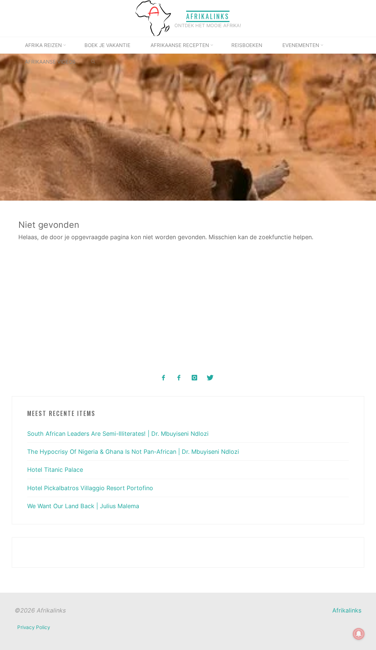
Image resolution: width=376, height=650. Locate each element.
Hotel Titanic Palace (55, 469)
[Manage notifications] (359, 634)
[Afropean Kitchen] (179, 377)
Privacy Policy (33, 627)
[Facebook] (163, 377)
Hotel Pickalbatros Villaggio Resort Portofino (90, 488)
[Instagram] (194, 377)
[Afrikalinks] (153, 17)
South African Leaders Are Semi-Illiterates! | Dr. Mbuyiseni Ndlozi (118, 433)
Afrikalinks (207, 16)
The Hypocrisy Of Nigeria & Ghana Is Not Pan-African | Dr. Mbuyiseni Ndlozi (133, 451)
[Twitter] (209, 377)
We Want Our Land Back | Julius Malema (83, 506)
